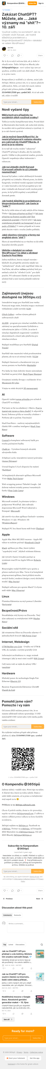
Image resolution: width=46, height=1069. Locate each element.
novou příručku (23, 399)
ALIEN (5, 323)
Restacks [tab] (17, 915)
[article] (23, 960)
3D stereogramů (30, 388)
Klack (4, 548)
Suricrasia (6, 604)
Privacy (19, 1052)
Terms (26, 1052)
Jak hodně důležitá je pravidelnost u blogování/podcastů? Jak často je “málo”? (21, 203)
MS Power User (29, 635)
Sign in (41, 3)
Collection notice (36, 1052)
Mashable (31, 365)
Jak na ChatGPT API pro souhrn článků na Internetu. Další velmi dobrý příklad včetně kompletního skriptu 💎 (17, 977)
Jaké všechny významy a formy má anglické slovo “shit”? (21, 236)
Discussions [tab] (20, 945)
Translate (7, 10)
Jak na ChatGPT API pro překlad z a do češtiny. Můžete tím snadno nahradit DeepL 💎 (17, 954)
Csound (5, 440)
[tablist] (12, 915)
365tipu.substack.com (25, 804)
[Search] (41, 944)
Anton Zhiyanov (9, 461)
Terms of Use (34, 877)
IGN (29, 308)
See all (7, 1019)
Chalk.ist (6, 449)
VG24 (35, 356)
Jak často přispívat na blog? (21, 213)
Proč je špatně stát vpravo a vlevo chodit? (22, 410)
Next (38, 899)
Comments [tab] (7, 915)
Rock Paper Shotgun (32, 374)
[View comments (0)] (12, 55)
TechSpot (6, 469)
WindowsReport (9, 523)
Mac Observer (18, 590)
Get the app (34, 1058)
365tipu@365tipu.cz (23, 835)
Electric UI (15, 681)
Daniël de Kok (8, 690)
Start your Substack (17, 1058)
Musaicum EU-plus (10, 382)
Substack (11, 1064)
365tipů (10, 48)
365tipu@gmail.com (25, 813)
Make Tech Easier (15, 478)
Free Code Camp (15, 490)
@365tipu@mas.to (26, 831)
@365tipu (6, 828)
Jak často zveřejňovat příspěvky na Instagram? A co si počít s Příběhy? (21, 223)
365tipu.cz (23, 825)
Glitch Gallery (8, 314)
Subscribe (32, 3)
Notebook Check (32, 542)
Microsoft (15, 511)
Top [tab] (4, 945)
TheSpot (40, 528)
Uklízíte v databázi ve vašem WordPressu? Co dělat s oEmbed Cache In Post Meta (20, 253)
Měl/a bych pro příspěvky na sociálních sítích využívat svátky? (20, 116)
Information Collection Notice (24, 879)
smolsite (6, 667)
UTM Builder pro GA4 (12, 646)
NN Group (39, 658)
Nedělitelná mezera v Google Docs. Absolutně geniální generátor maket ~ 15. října (16, 1000)
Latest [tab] (10, 945)
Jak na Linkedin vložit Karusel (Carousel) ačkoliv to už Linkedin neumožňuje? (20, 169)
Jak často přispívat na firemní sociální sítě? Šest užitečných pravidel (22, 216)
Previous (9, 899)
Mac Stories (14, 581)
